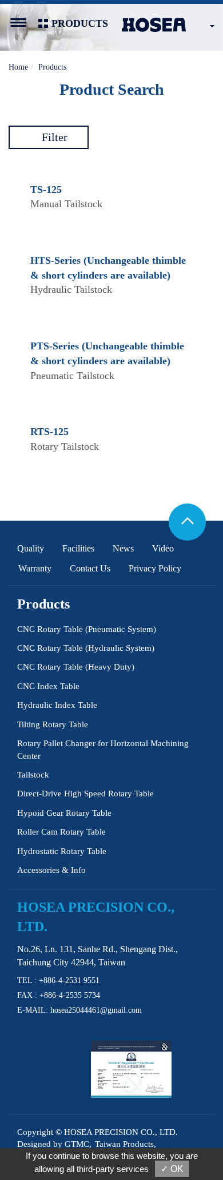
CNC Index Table (48, 686)
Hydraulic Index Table (57, 705)
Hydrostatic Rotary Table (61, 851)
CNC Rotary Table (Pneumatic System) (86, 629)
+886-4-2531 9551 (69, 980)
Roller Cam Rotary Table (61, 831)
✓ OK (172, 1169)
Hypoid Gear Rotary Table (64, 812)
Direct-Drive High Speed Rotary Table (85, 793)
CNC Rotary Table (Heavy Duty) (75, 666)
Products (52, 67)
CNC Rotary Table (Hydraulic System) (85, 648)
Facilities (78, 548)
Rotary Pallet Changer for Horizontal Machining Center (103, 749)
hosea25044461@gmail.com (96, 1010)
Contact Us (90, 568)
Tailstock (33, 774)
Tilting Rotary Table (52, 724)
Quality (30, 548)
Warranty (34, 568)
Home (18, 67)
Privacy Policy (155, 568)
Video (163, 548)
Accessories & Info (51, 870)
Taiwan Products (124, 1144)
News (123, 548)
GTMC (77, 1144)
